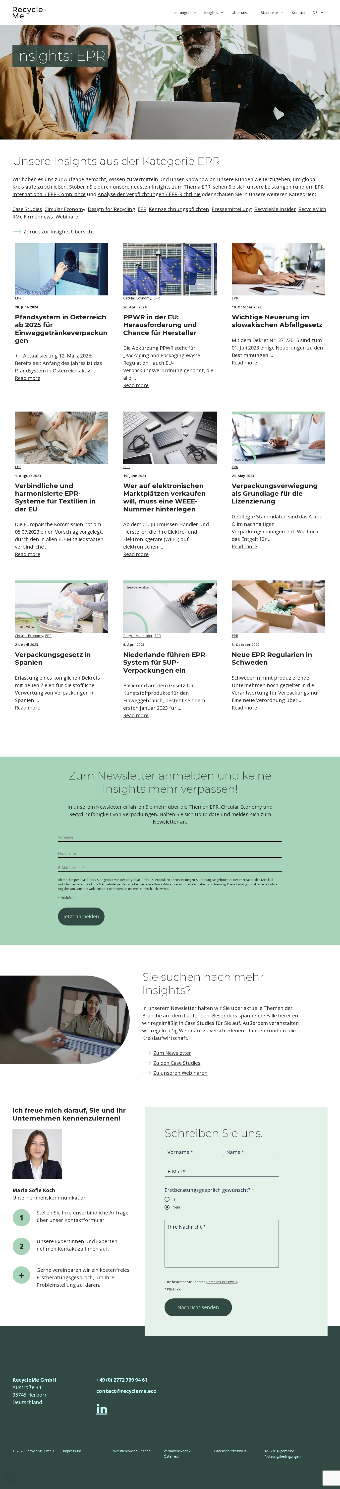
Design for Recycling (111, 209)
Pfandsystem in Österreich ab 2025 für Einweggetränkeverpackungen (61, 329)
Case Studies (27, 209)
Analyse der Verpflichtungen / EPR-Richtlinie (149, 194)
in (102, 1409)
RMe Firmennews (32, 216)
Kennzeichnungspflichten (179, 209)
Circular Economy (65, 209)
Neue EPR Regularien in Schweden (272, 658)
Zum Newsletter (172, 1053)
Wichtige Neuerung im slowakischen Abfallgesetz (277, 321)
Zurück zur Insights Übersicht (59, 231)
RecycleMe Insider (275, 209)
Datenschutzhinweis (221, 1281)
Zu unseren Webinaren (180, 1072)
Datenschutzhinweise (153, 889)
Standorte (269, 12)
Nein (176, 1207)
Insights (211, 12)
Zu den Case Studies (176, 1063)
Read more (27, 378)
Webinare (67, 216)
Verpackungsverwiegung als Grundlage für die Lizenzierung (275, 493)
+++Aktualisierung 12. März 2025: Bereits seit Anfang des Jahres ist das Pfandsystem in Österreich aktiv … (58, 363)
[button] (11, 1478)
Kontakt (298, 12)
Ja (173, 1199)
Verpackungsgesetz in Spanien (53, 658)
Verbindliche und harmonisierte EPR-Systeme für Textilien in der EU (55, 497)
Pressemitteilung (232, 209)
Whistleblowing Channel (132, 1451)
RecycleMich (312, 209)
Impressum (72, 1451)
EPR (142, 209)
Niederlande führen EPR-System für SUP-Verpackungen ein (165, 662)
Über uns (239, 12)
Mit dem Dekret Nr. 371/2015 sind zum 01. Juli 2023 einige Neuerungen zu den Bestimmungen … (277, 347)
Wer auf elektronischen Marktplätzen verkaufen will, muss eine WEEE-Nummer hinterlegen (164, 497)
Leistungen (180, 12)
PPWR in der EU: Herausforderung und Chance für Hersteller (160, 325)
